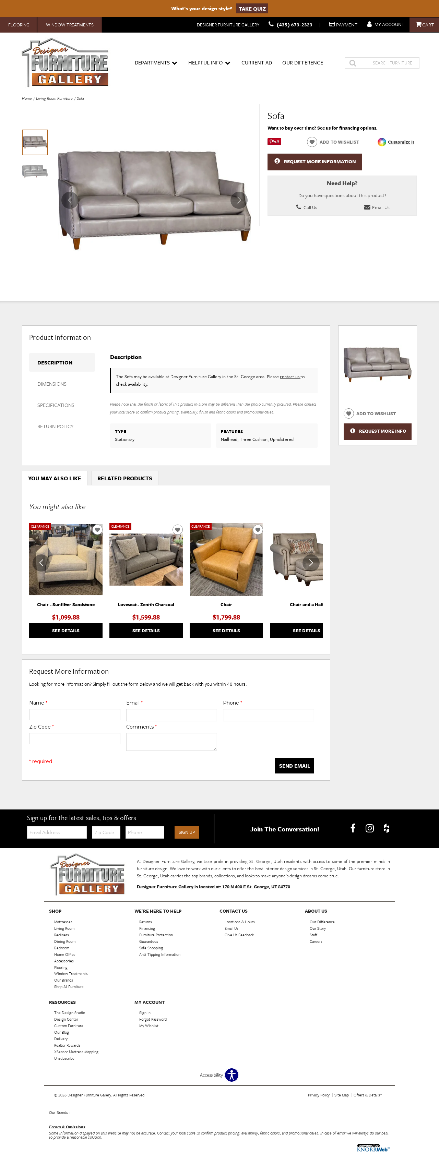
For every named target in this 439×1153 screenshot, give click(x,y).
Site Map (341, 1095)
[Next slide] (311, 563)
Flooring (18, 24)
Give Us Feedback (239, 935)
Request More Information (320, 161)
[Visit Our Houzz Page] (386, 828)
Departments (152, 62)
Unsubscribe (64, 1058)
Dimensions (52, 383)
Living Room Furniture (54, 98)
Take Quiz (252, 8)
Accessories (64, 960)
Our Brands (60, 1112)
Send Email (294, 765)
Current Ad (256, 62)
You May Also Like (54, 478)
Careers (316, 941)
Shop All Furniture (69, 986)
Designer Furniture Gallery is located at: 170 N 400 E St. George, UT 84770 (213, 886)
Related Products (124, 478)
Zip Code (41, 727)
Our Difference (302, 62)
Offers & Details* (368, 1095)
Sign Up (187, 832)
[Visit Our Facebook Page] (353, 828)
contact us (290, 376)
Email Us (380, 207)
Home (27, 98)
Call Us (309, 207)
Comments (141, 727)
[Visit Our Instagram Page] (370, 828)
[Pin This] (274, 143)
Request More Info (382, 431)
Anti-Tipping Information (159, 954)
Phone (232, 703)
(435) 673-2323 (294, 24)
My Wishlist (148, 1026)
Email (134, 703)
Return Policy (55, 426)
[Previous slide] (41, 563)
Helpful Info (205, 62)
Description (54, 362)
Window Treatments (70, 24)
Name (38, 703)
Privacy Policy (319, 1095)
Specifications (55, 405)
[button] (239, 200)
